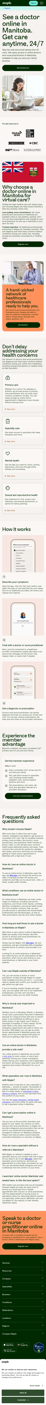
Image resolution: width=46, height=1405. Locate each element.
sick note (8, 1056)
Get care (13, 875)
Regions (7, 8)
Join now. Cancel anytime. (23, 796)
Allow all (23, 1393)
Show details (35, 1386)
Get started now (23, 68)
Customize (22, 1400)
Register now (23, 244)
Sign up (33, 3)
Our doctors (23, 325)
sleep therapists (19, 1100)
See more (11, 409)
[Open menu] (41, 3)
